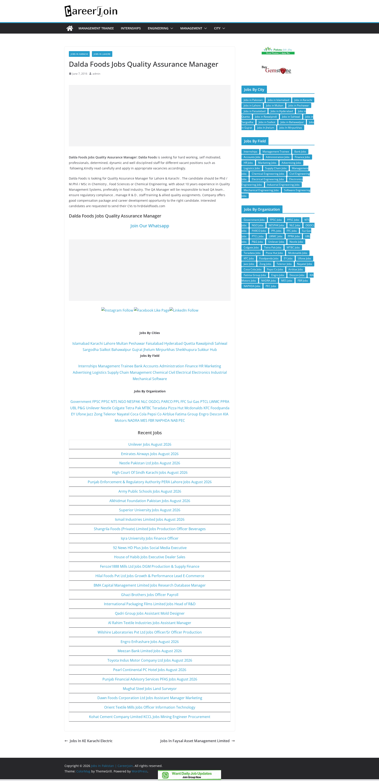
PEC (182, 420)
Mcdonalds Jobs (297, 253)
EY (73, 414)
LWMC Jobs (275, 236)
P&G (81, 408)
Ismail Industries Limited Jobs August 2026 (149, 519)
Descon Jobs (297, 275)
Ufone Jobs (304, 258)
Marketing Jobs (267, 163)
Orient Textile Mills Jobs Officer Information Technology (149, 707)
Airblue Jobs (295, 269)
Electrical (183, 372)
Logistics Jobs (252, 168)
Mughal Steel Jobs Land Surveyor (150, 688)
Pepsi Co (154, 414)
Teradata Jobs (252, 253)
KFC (207, 408)
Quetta (189, 343)
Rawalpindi (205, 343)
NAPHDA (162, 420)
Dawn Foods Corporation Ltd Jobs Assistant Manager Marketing (149, 697)
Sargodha (91, 349)
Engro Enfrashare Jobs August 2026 (150, 641)
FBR (151, 420)
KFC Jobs (249, 258)
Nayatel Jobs (304, 264)
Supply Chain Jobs (276, 168)
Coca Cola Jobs (253, 269)
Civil (172, 372)
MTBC (146, 408)
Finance (191, 366)
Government (80, 401)
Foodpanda (220, 408)
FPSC (96, 401)
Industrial (219, 372)
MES (143, 420)
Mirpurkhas (165, 349)
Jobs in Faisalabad (254, 111)
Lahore (109, 343)
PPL (176, 401)
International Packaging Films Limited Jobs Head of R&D (150, 603)
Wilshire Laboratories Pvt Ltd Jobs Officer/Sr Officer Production (150, 632)
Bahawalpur (121, 349)
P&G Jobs (257, 242)
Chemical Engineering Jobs (268, 174)
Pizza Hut (176, 408)
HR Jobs (248, 163)
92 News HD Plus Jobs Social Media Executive (150, 547)
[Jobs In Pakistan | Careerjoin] (69, 28)
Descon (216, 414)
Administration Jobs (278, 157)
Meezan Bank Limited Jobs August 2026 (150, 650)
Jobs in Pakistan (253, 100)
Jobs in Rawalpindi (266, 116)
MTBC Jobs (293, 247)
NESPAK (133, 401)
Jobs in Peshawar (298, 105)
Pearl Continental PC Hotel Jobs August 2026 (149, 669)
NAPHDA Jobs (252, 286)
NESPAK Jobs (276, 225)
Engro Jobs (277, 275)
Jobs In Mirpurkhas (290, 127)
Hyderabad (173, 343)
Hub (213, 349)
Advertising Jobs (291, 163)
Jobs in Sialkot (267, 122)
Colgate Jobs (251, 247)
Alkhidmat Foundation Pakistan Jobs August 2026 (149, 500)
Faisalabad (154, 343)
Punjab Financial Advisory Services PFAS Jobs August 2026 (149, 679)
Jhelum (149, 349)
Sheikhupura (186, 349)
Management (191, 28)
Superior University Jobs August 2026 (149, 510)
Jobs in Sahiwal (291, 116)
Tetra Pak (133, 408)
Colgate (118, 408)
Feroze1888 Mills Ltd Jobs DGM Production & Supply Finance (149, 566)
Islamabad (80, 343)
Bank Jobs (300, 151)
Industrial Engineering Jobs (283, 185)
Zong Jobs (265, 264)
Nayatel (123, 414)
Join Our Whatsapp (150, 226)
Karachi (96, 343)
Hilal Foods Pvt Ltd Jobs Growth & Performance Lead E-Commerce (149, 575)
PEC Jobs (271, 286)
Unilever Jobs (276, 242)
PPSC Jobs (293, 220)
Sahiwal (221, 343)
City (217, 28)
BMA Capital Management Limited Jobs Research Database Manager (150, 585)
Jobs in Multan (274, 105)
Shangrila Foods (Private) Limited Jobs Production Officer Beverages (150, 528)
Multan (122, 343)
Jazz (90, 414)
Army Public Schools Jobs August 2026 (149, 491)
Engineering (158, 28)
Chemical (160, 372)
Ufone (81, 414)
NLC (144, 401)
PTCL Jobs (258, 236)
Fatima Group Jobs (255, 275)
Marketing (212, 366)
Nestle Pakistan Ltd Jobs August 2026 (149, 463)
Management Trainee (96, 28)
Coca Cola (138, 414)
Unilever (93, 408)
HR (201, 366)
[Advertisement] (150, 115)
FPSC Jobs (276, 220)
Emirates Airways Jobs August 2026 (150, 453)
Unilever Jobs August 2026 (149, 444)
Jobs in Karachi (79, 54)
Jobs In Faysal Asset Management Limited (195, 740)
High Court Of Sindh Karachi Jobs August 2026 (150, 472)
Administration (171, 366)
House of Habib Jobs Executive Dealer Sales (149, 557)
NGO (122, 401)
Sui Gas (193, 401)
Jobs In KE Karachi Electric (91, 740)
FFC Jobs (292, 231)
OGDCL (154, 401)
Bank (138, 366)
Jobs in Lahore (102, 54)
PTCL (204, 401)
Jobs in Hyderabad (282, 111)
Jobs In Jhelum (265, 127)
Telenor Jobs (284, 264)
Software (159, 378)
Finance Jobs (302, 157)
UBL (73, 408)
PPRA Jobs (294, 236)
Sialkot (105, 349)
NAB (174, 420)
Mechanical (142, 378)
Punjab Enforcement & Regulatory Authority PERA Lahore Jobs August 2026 (150, 481)
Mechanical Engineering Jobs (261, 190)
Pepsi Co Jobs (275, 269)
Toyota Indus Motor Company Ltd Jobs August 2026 (149, 660)
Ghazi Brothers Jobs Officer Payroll (149, 594)
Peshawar (137, 343)
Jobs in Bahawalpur (292, 122)
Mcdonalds (193, 408)
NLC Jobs (295, 225)
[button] (170, 28)
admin (96, 73)
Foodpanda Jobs (269, 258)
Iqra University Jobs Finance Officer (150, 538)
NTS (114, 401)
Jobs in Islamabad (278, 100)
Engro (204, 414)
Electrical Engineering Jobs (268, 179)
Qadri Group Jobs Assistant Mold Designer (150, 613)
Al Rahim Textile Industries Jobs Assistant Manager (149, 622)
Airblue (168, 414)
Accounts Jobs (252, 157)
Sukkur (203, 349)
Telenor (109, 414)
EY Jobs (288, 258)
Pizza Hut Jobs (274, 253)
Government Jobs (254, 220)
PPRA (224, 401)
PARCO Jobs (259, 231)
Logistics (99, 372)
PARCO (167, 401)
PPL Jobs (276, 231)
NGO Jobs (257, 225)
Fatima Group (186, 414)
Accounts (151, 366)
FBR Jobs (303, 280)
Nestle (106, 408)
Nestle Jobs (296, 242)
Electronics (201, 372)
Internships (131, 28)
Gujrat (137, 349)
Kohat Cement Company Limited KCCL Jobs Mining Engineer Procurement (149, 716)
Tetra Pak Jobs (272, 247)
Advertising (82, 372)
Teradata (159, 408)
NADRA (133, 420)
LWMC (214, 401)
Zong (98, 414)
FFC (183, 401)
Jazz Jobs (249, 264)
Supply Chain (118, 372)
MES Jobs (286, 280)
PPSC (105, 401)
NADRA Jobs (268, 280)
